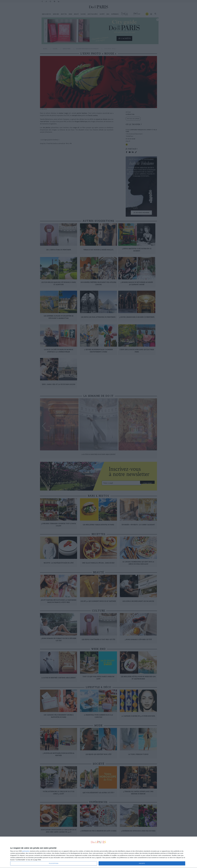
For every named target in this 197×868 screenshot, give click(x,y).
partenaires (26, 851)
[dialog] (98, 852)
